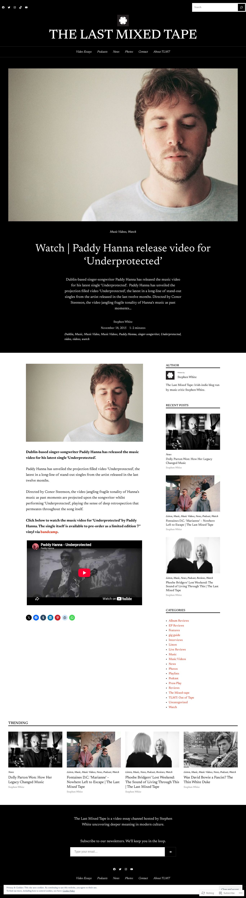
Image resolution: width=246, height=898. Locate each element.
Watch (132, 231)
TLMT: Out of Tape (181, 697)
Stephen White (123, 322)
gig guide (174, 635)
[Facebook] (3, 7)
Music (78, 334)
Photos (173, 669)
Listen (169, 516)
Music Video (91, 334)
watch (86, 339)
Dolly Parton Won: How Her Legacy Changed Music (189, 461)
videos (76, 339)
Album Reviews (179, 620)
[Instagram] (14, 7)
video (67, 339)
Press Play (175, 683)
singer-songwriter (148, 334)
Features (174, 630)
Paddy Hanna (128, 334)
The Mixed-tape (179, 692)
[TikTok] (20, 7)
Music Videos (118, 231)
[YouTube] (26, 7)
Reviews (201, 578)
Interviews (176, 640)
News (168, 454)
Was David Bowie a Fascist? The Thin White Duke (208, 780)
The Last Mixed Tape (123, 35)
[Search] (241, 7)
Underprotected (171, 334)
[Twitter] (9, 7)
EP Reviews (176, 625)
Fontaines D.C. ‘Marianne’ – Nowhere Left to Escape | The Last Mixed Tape (190, 522)
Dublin (68, 334)
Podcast (206, 516)
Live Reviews (177, 649)
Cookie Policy (69, 891)
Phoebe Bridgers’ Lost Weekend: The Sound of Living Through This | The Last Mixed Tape (192, 586)
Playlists (174, 673)
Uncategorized (178, 702)
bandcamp (49, 532)
